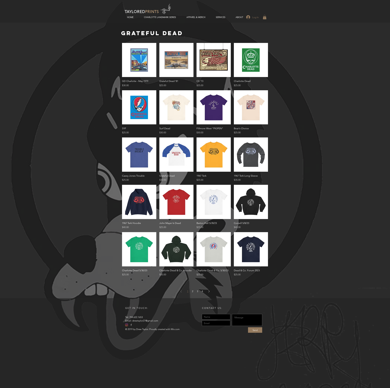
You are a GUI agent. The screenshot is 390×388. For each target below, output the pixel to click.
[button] (264, 17)
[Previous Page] (181, 291)
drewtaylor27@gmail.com (145, 320)
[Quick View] (139, 60)
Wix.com (175, 329)
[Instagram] (126, 324)
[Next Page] (209, 291)
